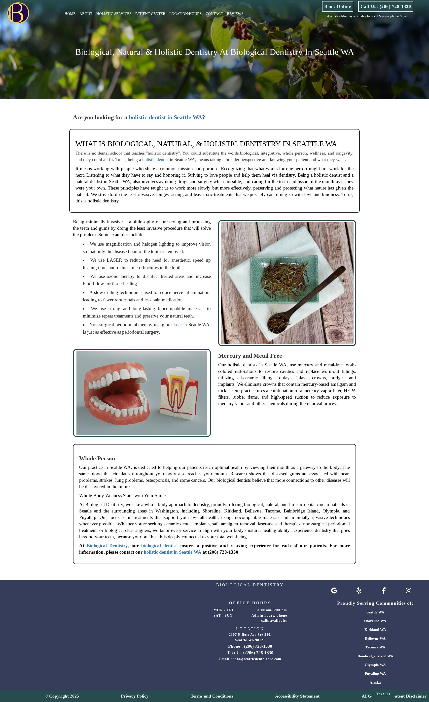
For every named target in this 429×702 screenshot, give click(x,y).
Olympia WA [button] (375, 665)
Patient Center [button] (150, 14)
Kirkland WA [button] (375, 630)
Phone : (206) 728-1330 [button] (250, 646)
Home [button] (70, 14)
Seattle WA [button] (375, 612)
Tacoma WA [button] (375, 647)
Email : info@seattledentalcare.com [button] (250, 659)
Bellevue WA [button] (375, 638)
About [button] (85, 14)
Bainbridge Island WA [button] (375, 656)
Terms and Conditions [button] (212, 696)
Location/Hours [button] (185, 14)
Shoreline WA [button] (375, 621)
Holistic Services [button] (113, 14)
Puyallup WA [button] (375, 673)
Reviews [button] (235, 14)
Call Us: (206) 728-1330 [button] (385, 6)
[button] (14, 12)
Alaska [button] (375, 682)
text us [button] (383, 694)
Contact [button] (214, 14)
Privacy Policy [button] (134, 696)
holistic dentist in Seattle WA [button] (165, 117)
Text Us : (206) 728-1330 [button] (250, 652)
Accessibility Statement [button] (297, 696)
